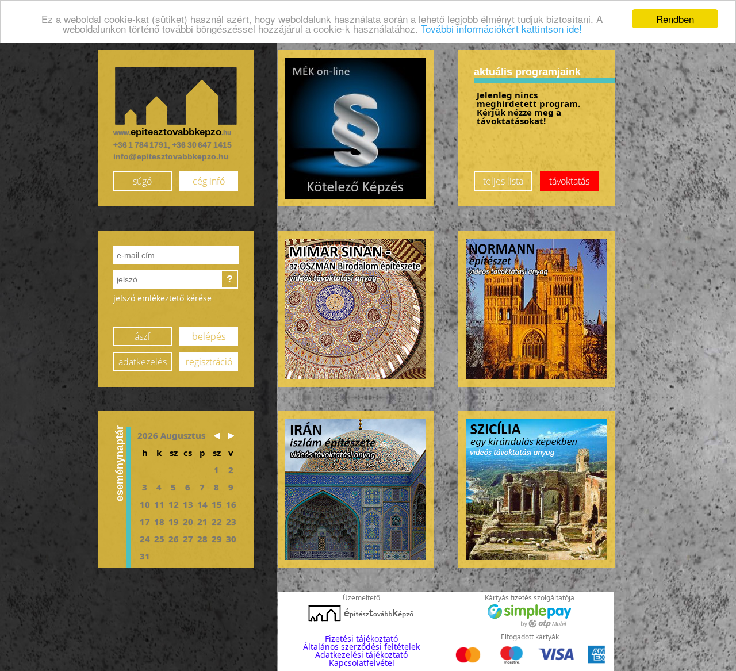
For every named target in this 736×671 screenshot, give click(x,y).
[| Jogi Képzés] (355, 128)
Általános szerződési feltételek (361, 646)
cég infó (209, 181)
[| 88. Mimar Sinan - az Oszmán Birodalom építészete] (355, 309)
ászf (142, 336)
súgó (142, 181)
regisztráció (209, 361)
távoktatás (569, 181)
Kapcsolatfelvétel (361, 662)
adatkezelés (142, 361)
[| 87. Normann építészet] (536, 309)
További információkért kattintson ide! (501, 29)
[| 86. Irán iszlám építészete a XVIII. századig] (355, 489)
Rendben (675, 18)
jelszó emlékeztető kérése (162, 298)
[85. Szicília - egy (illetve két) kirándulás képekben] (536, 489)
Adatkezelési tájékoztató (361, 654)
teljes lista (503, 181)
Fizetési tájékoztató (361, 638)
